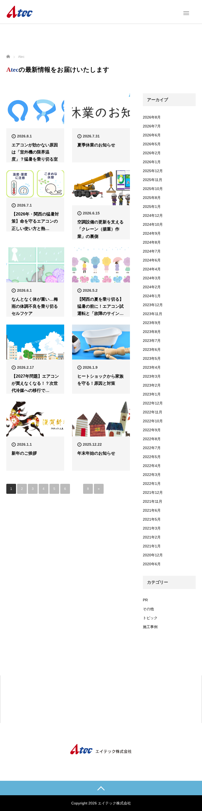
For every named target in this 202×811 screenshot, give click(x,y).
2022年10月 (153, 421)
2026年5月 (152, 144)
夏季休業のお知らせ (96, 145)
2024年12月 (153, 215)
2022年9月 (152, 430)
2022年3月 (152, 475)
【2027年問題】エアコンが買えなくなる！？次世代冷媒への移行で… (35, 383)
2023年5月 (152, 358)
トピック (150, 618)
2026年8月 (152, 117)
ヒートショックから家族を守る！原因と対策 (100, 380)
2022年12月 (153, 403)
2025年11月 (152, 180)
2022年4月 (152, 466)
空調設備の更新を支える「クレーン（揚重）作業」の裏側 (100, 229)
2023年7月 (152, 340)
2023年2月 (152, 385)
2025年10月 (153, 189)
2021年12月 (153, 492)
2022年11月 (152, 412)
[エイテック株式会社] (19, 11)
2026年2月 (152, 153)
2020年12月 (153, 555)
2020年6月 (152, 564)
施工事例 (150, 627)
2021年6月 (152, 510)
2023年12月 (153, 305)
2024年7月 (152, 251)
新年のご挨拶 (24, 453)
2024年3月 (152, 278)
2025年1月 (152, 206)
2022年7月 (152, 448)
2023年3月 (152, 376)
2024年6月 (152, 260)
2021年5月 (152, 519)
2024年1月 (152, 296)
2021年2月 (152, 537)
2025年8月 (152, 198)
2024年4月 (152, 269)
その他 (148, 609)
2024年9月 (152, 233)
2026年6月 (152, 135)
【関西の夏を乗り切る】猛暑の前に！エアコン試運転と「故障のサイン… (100, 306)
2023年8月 (152, 332)
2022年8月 (152, 439)
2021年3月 (152, 528)
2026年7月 (152, 126)
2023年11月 (152, 314)
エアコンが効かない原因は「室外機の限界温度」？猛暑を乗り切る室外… (35, 156)
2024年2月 (152, 287)
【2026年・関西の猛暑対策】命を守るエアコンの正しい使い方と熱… (35, 221)
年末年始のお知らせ (96, 453)
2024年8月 (152, 242)
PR (145, 600)
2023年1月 (152, 394)
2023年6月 (152, 349)
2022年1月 (152, 483)
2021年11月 (152, 501)
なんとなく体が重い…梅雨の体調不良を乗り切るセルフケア (35, 306)
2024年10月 (153, 224)
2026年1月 (152, 162)
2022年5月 (152, 457)
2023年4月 (152, 367)
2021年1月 (152, 546)
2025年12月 (153, 171)
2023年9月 (152, 323)
